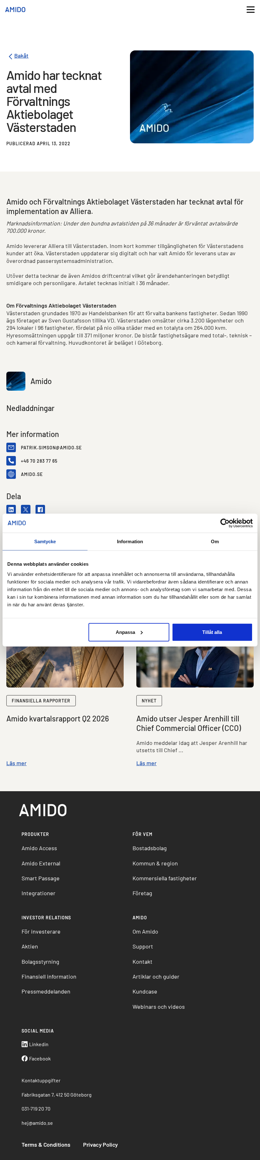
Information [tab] (130, 541)
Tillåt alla (212, 632)
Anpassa (125, 632)
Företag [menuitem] (142, 893)
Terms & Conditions (46, 1144)
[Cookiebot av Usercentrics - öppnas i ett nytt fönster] (225, 523)
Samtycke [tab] (45, 541)
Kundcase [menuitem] (145, 991)
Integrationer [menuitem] (38, 893)
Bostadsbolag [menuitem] (150, 847)
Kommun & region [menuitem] (155, 863)
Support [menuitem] (143, 946)
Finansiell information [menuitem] (49, 976)
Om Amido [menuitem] (145, 931)
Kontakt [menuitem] (143, 961)
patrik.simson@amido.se (51, 447)
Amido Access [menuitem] (39, 847)
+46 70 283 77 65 (39, 461)
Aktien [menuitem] (30, 946)
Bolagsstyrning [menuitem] (40, 961)
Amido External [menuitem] (41, 863)
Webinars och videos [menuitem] (159, 1006)
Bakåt (21, 56)
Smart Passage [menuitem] (41, 878)
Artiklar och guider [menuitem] (156, 976)
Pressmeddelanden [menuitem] (46, 991)
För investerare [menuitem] (41, 931)
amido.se (32, 474)
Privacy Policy (100, 1144)
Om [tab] (215, 541)
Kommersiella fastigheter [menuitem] (165, 878)
